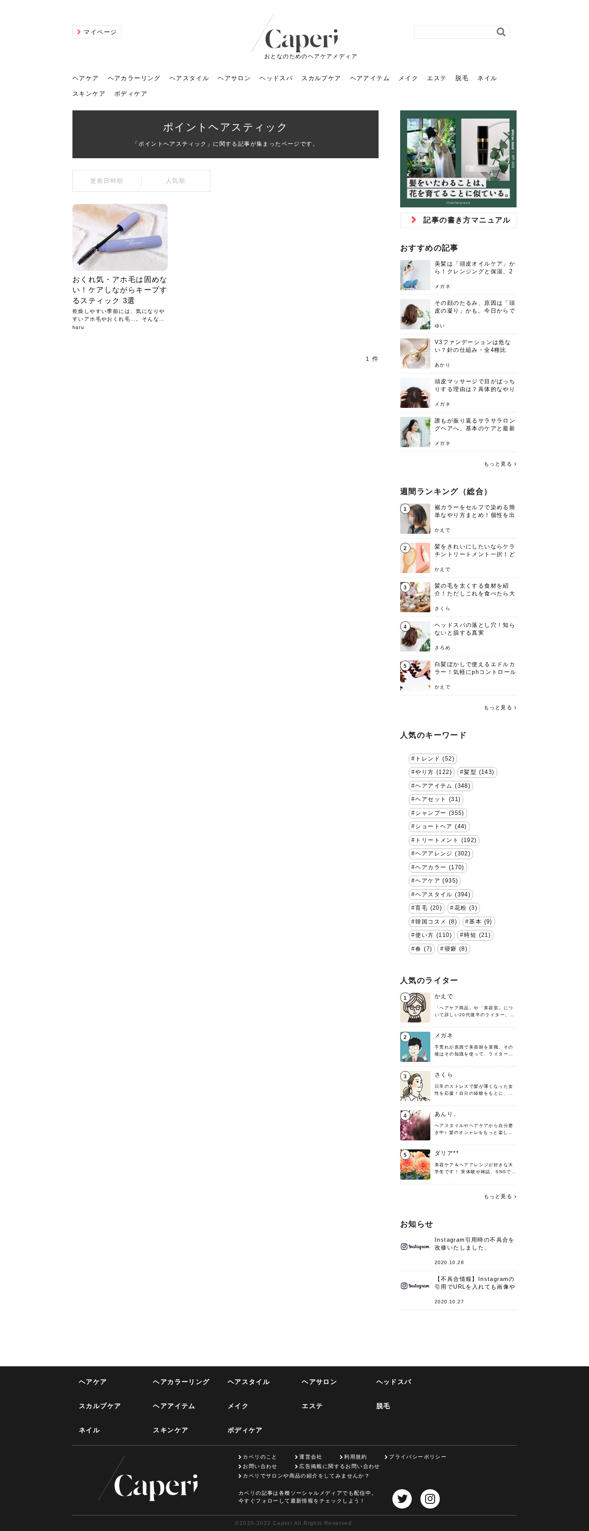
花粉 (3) (465, 908)
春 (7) (423, 949)
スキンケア (89, 93)
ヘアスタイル (189, 78)
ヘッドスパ (276, 78)
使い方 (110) (433, 935)
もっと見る (498, 464)
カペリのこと (260, 1457)
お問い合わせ (260, 1466)
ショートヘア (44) (441, 826)
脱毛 (462, 78)
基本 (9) (480, 922)
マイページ (100, 31)
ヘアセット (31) (438, 799)
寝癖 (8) (456, 949)
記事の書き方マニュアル (467, 220)
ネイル (487, 78)
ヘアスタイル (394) (442, 895)
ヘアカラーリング (134, 78)
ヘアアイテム (370, 78)
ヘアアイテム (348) (442, 786)
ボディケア (130, 93)
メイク (408, 78)
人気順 (175, 180)
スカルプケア (321, 78)
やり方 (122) (433, 772)
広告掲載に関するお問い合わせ (339, 1466)
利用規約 (355, 1457)
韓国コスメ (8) (436, 922)
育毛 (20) (428, 908)
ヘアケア (85, 78)
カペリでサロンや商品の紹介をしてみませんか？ (306, 1476)
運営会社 (311, 1457)
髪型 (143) (479, 772)
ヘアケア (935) (436, 881)
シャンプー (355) (439, 813)
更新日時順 (106, 180)
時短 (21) (477, 935)
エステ (437, 78)
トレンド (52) (434, 759)
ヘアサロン (234, 78)
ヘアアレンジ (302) (442, 854)
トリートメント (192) (445, 840)
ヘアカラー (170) (439, 867)
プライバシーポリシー (418, 1457)
